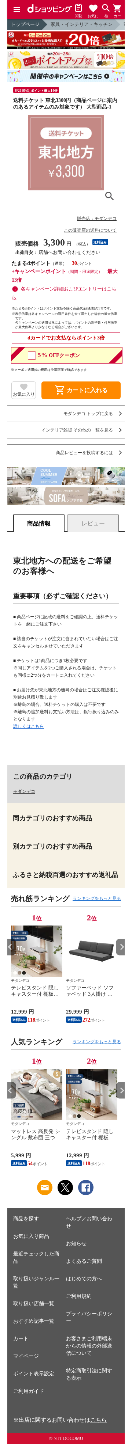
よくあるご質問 (84, 1261)
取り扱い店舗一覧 (33, 1303)
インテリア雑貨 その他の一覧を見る (77, 430)
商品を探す (26, 1218)
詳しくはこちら (28, 726)
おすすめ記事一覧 (33, 1321)
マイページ (26, 1356)
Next (121, 947)
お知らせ (76, 1243)
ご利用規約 (79, 1296)
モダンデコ (24, 791)
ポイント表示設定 (33, 1373)
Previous (10, 947)
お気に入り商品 (31, 1236)
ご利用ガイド (28, 1391)
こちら (98, 1420)
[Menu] (16, 9)
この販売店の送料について (90, 230)
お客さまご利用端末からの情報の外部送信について (89, 1346)
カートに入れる (81, 390)
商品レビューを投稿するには (84, 453)
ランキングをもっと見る (97, 898)
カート (21, 1338)
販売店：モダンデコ (97, 218)
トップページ (25, 24)
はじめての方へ (84, 1278)
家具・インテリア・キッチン (82, 24)
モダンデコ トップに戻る (88, 413)
